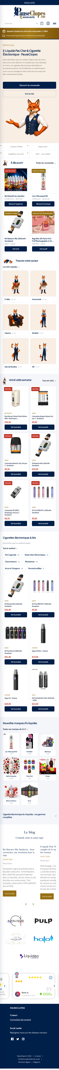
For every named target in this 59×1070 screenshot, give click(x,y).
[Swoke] (43, 920)
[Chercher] (37, 23)
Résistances (31, 561)
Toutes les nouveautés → (46, 163)
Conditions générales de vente (29, 1059)
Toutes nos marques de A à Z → (15, 729)
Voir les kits (29, 93)
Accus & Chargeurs (14, 568)
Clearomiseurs (12, 561)
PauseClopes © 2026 (24, 1056)
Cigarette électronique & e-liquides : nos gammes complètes (24, 816)
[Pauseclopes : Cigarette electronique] (29, 12)
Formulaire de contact (20, 1019)
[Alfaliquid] (15, 920)
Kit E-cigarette (12, 554)
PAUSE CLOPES (29, 2)
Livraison (37, 1056)
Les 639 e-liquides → (11, 266)
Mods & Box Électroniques (36, 554)
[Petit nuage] (15, 938)
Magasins (36, 1062)
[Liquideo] (29, 956)
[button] (42, 23)
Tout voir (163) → (49, 380)
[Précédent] (26, 904)
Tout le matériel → (10, 548)
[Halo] (43, 938)
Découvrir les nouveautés (29, 85)
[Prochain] (33, 904)
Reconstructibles (36, 568)
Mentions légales (24, 1062)
